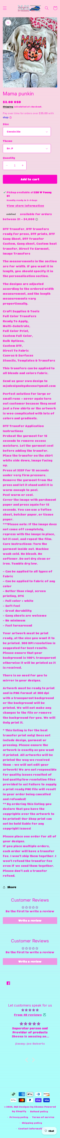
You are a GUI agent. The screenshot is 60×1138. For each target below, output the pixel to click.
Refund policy (39, 1111)
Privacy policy (19, 1117)
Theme (7, 140)
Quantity (9, 157)
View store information (25, 205)
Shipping (8, 107)
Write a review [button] (30, 920)
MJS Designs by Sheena (29, 1107)
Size (6, 124)
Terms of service (43, 1117)
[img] (30, 1010)
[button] (4, 8)
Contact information (31, 1128)
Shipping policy (32, 1123)
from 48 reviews (28, 1014)
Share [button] (11, 887)
